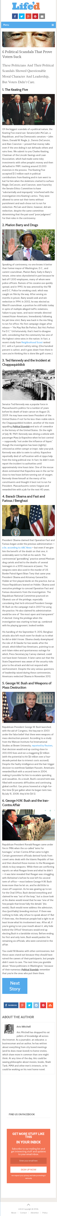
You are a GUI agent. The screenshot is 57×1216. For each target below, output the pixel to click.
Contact (23, 1212)
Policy (44, 1212)
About (13, 1212)
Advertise (35, 1212)
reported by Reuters (42, 745)
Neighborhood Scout (32, 342)
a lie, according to (16, 547)
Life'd (20, 1209)
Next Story (14, 986)
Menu (6, 24)
